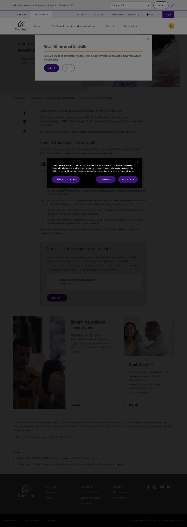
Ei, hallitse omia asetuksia (66, 179)
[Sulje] (138, 161)
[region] (94, 173)
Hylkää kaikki (105, 179)
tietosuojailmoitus (126, 171)
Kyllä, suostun (128, 179)
